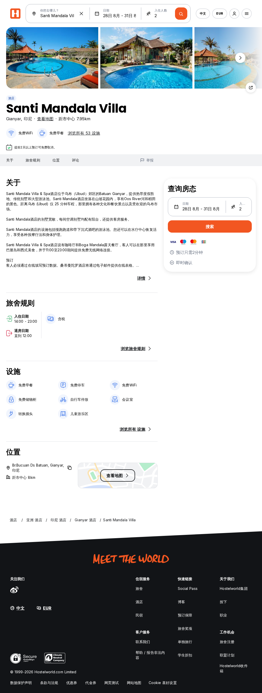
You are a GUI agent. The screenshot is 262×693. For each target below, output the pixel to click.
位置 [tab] (56, 160)
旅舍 (139, 588)
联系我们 (143, 642)
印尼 (28, 118)
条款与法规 (49, 682)
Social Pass (188, 588)
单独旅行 (185, 642)
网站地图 (134, 682)
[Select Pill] (234, 13)
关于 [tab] (9, 160)
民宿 (139, 615)
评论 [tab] (75, 160)
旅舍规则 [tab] (33, 160)
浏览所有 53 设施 (84, 133)
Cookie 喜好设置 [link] (163, 682)
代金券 (90, 682)
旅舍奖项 (185, 628)
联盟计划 (227, 655)
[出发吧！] (181, 13)
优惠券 (71, 682)
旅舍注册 (227, 642)
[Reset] (81, 13)
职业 (223, 615)
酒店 (11, 98)
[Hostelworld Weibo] (14, 590)
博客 (181, 602)
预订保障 (185, 615)
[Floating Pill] (240, 58)
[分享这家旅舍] (251, 87)
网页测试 (111, 682)
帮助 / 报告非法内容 (150, 655)
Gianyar (13, 118)
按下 (223, 602)
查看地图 (45, 118)
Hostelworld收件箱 (233, 668)
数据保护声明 (21, 682)
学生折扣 (185, 655)
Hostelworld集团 (233, 588)
